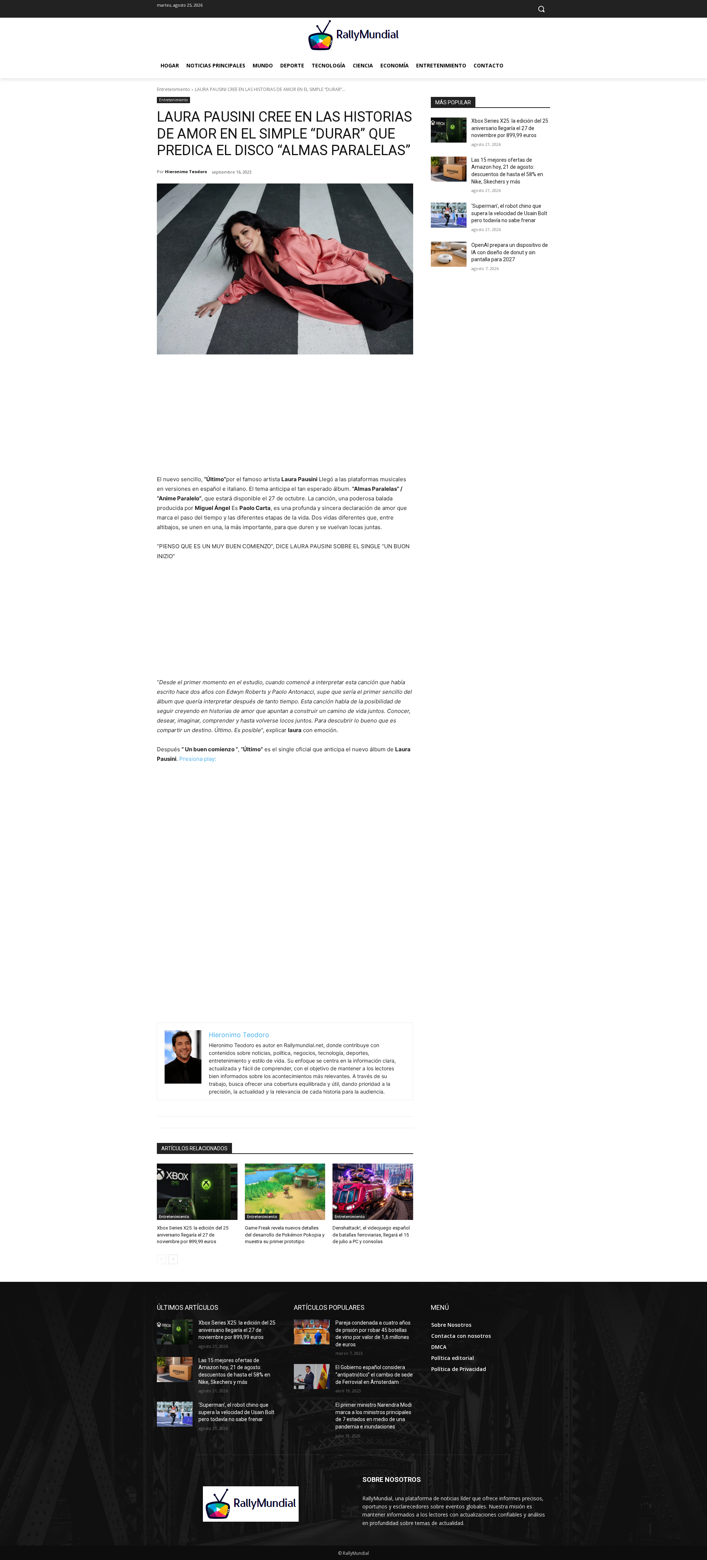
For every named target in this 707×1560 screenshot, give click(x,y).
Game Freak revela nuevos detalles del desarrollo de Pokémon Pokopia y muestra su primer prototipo (284, 1234)
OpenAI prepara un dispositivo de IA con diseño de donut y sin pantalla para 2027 (509, 252)
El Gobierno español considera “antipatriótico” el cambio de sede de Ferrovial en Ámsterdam (374, 1374)
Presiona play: (197, 758)
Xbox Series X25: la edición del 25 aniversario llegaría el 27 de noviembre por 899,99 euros (192, 1234)
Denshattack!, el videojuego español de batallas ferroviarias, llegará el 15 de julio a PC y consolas (371, 1234)
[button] (541, 9)
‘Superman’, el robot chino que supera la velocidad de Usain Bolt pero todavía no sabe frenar (509, 213)
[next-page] (173, 1259)
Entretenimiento (173, 89)
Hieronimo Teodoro (186, 171)
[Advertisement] (285, 419)
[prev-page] (161, 1259)
